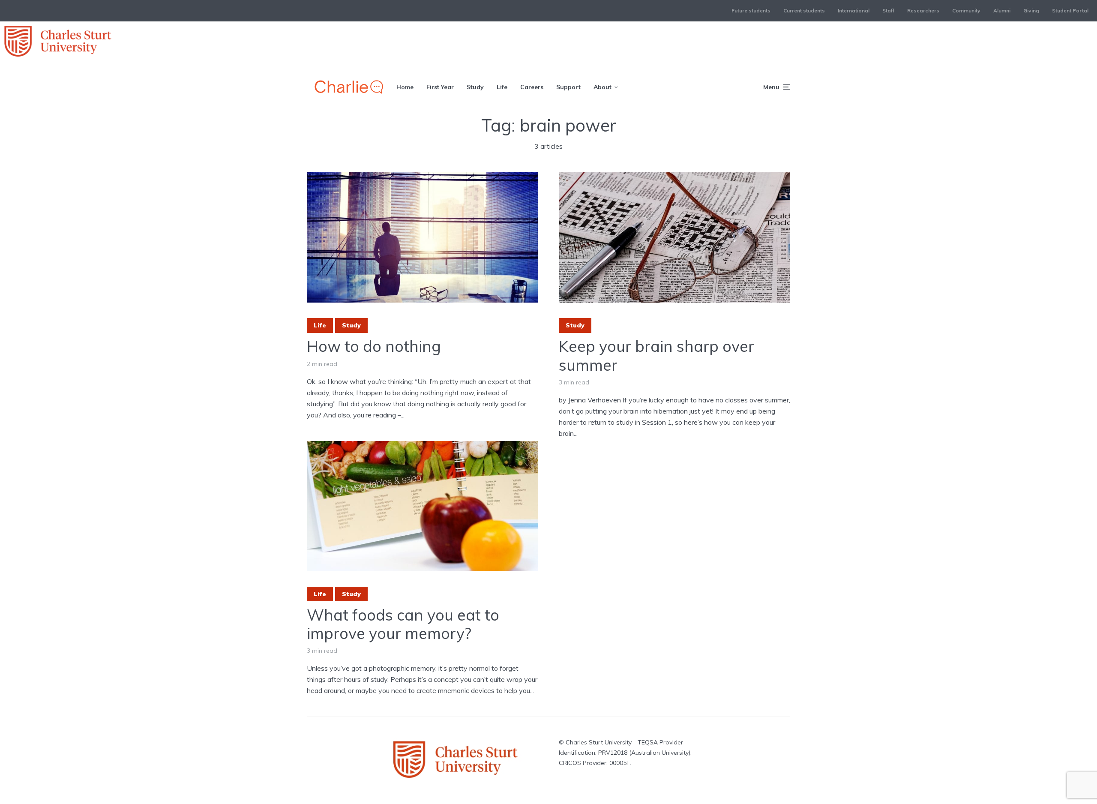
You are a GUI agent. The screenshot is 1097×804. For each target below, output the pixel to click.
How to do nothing (374, 346)
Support (568, 87)
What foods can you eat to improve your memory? (403, 624)
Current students (804, 10)
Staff (888, 10)
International (853, 10)
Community (966, 10)
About (602, 87)
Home (405, 87)
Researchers (923, 10)
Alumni (1001, 10)
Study (475, 87)
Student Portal (1070, 10)
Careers (531, 87)
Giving (1031, 10)
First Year (440, 87)
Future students (750, 10)
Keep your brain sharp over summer (656, 355)
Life (502, 87)
